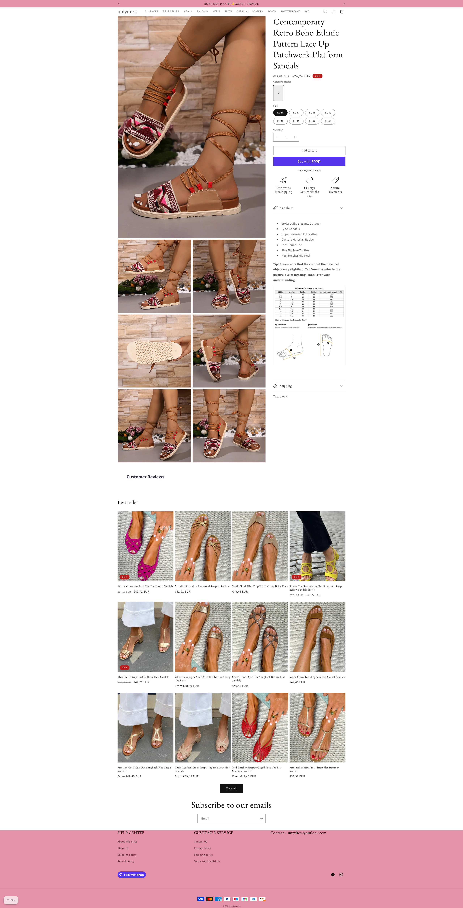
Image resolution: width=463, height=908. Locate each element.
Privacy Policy (202, 848)
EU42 (312, 121)
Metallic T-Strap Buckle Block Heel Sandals (143, 677)
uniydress (236, 906)
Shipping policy (127, 854)
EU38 (312, 112)
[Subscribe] (261, 818)
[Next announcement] (344, 3)
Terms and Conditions (207, 861)
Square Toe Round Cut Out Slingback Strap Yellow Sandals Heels (316, 587)
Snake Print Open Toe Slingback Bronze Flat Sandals (258, 678)
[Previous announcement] (119, 3)
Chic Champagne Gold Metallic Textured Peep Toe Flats (202, 678)
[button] (242, 12)
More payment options (309, 170)
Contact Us (200, 841)
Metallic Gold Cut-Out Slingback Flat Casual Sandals (145, 769)
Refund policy (126, 861)
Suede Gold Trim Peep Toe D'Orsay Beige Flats (260, 586)
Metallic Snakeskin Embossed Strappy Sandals (202, 586)
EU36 (280, 112)
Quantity (278, 129)
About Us (123, 848)
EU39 (328, 112)
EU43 (328, 121)
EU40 (280, 121)
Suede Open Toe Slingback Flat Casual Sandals (317, 677)
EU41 (296, 121)
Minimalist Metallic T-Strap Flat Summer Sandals (314, 769)
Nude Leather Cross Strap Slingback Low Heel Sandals (202, 769)
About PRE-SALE (127, 841)
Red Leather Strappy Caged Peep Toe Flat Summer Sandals (257, 769)
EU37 (296, 112)
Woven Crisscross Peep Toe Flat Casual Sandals (145, 586)
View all (231, 788)
